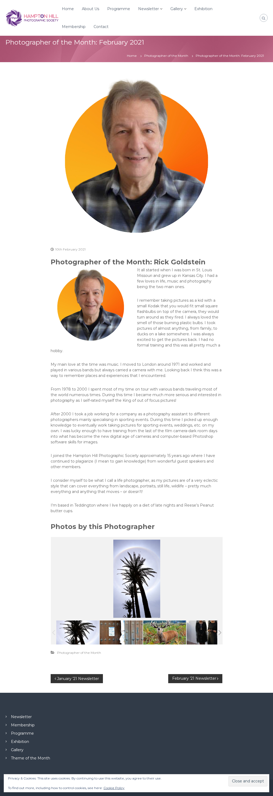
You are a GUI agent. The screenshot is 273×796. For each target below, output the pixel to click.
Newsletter (148, 8)
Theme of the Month (30, 758)
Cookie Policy (114, 788)
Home (68, 8)
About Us (90, 8)
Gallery (176, 8)
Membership (74, 26)
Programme (118, 8)
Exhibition (203, 8)
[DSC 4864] (208, 632)
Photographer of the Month (166, 56)
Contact (101, 26)
